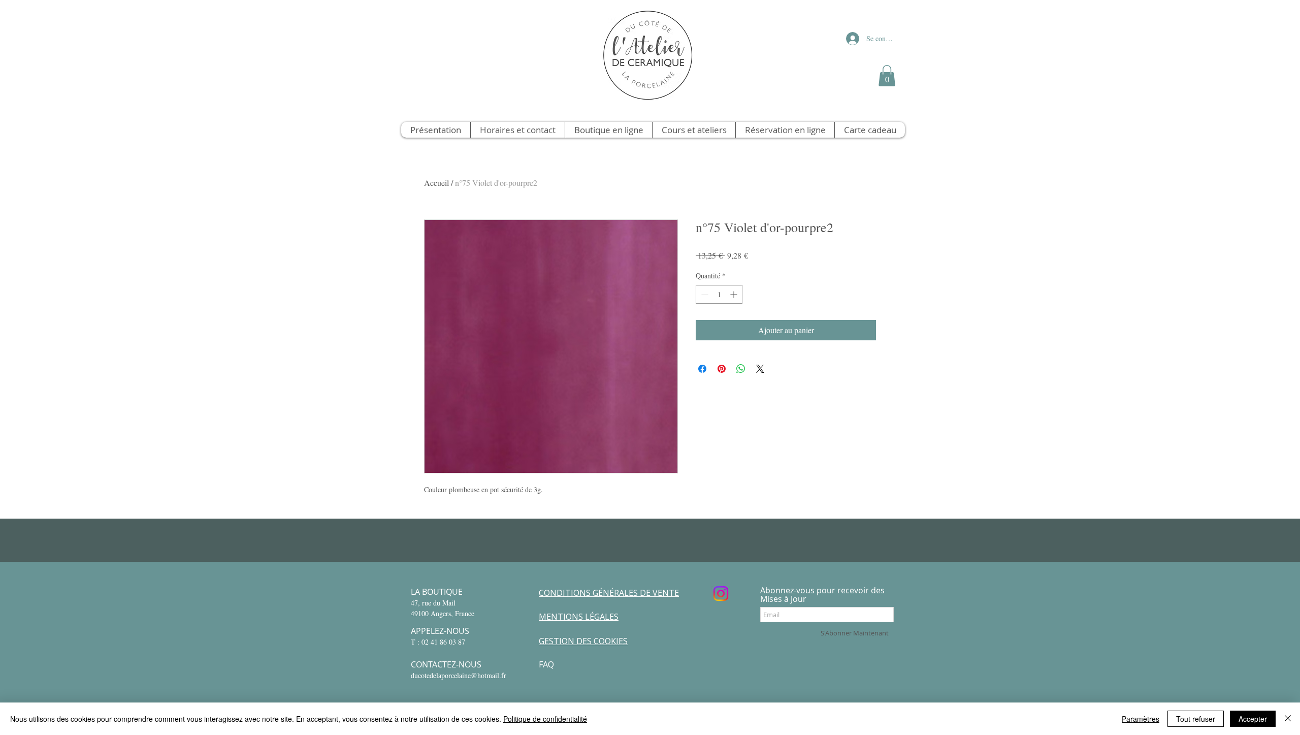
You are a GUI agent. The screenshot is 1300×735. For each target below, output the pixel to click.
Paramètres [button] (1140, 719)
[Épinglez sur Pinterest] (722, 369)
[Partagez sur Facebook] (702, 369)
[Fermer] (1288, 719)
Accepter (1253, 719)
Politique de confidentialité (545, 719)
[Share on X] (760, 369)
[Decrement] (703, 294)
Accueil (436, 182)
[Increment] (734, 294)
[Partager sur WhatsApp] (741, 369)
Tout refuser (1195, 719)
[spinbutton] (719, 294)
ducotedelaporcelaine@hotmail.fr (458, 675)
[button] (887, 75)
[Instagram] (721, 593)
